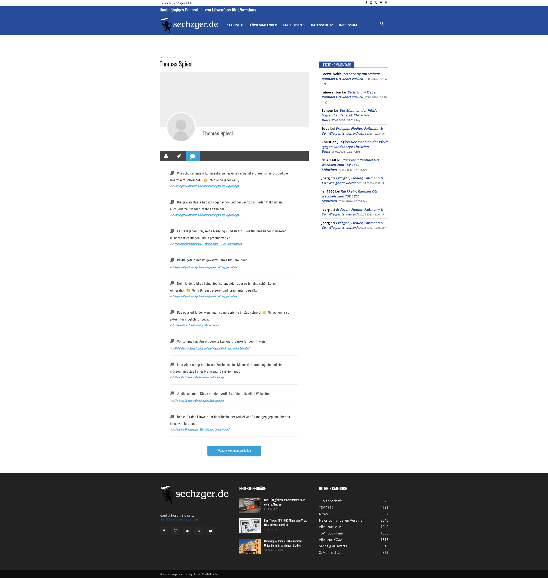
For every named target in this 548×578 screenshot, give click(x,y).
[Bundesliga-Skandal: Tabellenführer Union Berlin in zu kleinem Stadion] (250, 546)
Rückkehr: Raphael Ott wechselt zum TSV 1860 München (350, 165)
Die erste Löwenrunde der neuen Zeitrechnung (198, 377)
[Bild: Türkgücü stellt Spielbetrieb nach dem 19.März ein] (250, 505)
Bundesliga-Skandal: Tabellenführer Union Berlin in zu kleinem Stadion (283, 543)
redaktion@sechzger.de (179, 519)
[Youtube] (385, 2)
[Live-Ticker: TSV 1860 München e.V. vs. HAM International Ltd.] (250, 525)
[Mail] (187, 531)
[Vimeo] (380, 2)
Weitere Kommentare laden (234, 451)
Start (162, 57)
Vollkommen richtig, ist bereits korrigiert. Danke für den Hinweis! (221, 341)
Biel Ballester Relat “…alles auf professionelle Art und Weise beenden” (211, 348)
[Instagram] (371, 2)
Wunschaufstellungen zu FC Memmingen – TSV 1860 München (208, 243)
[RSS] (198, 531)
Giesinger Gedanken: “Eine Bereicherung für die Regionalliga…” (207, 186)
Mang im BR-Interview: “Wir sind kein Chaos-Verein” (201, 429)
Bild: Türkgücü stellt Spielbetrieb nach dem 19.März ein (284, 502)
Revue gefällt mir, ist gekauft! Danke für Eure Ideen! (212, 260)
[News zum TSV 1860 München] (189, 25)
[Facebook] (366, 2)
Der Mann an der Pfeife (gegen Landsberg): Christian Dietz (349, 115)
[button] (381, 23)
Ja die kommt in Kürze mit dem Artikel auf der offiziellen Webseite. (223, 394)
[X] (376, 2)
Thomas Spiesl (218, 134)
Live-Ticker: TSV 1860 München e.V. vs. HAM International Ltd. (285, 522)
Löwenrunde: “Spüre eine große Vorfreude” (197, 325)
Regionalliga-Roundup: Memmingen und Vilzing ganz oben (205, 267)
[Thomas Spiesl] (181, 127)
